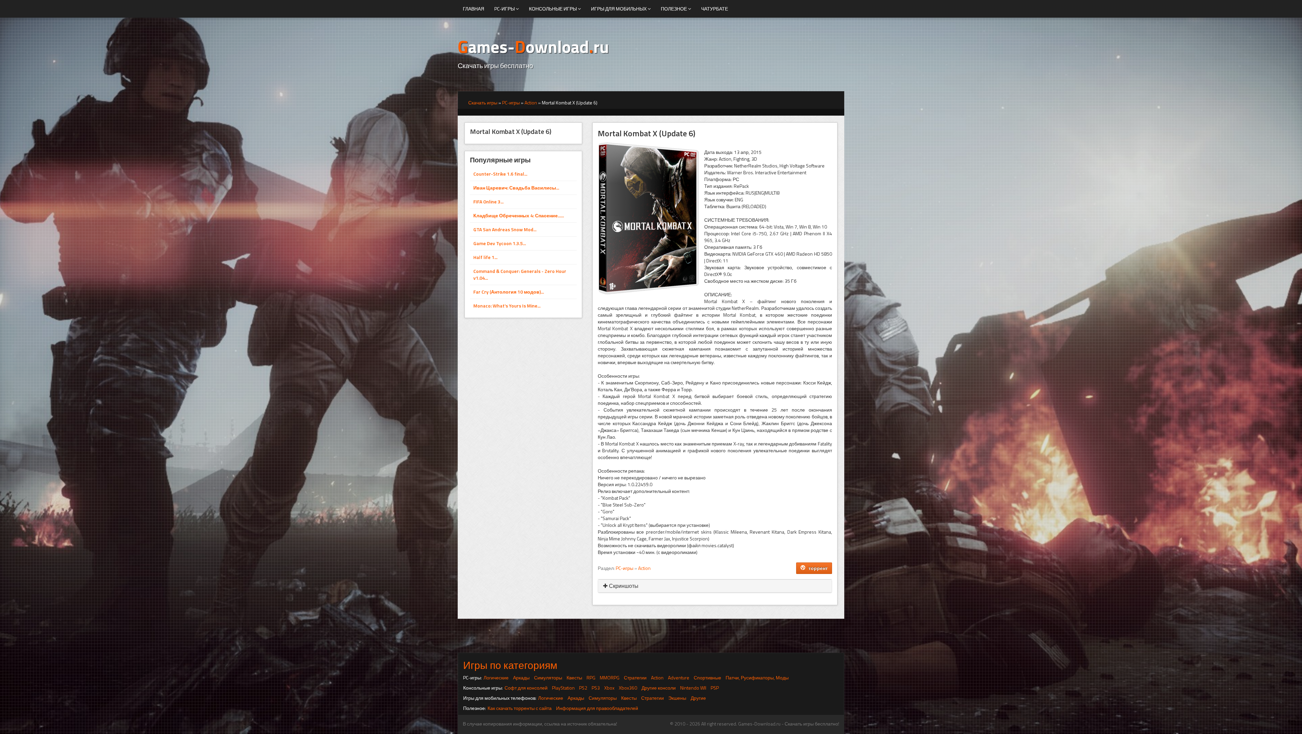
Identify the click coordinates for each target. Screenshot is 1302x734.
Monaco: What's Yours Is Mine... (506, 305)
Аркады (521, 677)
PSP (715, 687)
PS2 (583, 687)
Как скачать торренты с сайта (520, 708)
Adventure (678, 677)
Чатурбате (714, 8)
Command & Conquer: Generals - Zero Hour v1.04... (519, 274)
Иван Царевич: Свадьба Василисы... (516, 187)
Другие (698, 697)
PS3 (596, 687)
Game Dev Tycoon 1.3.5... (499, 243)
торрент (816, 568)
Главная (473, 8)
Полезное (674, 8)
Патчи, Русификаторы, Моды (757, 677)
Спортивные (707, 677)
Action (644, 568)
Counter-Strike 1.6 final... (500, 173)
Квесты (574, 677)
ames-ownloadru (533, 46)
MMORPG (609, 677)
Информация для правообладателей (597, 708)
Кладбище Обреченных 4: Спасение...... (518, 215)
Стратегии (635, 677)
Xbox (609, 687)
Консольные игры (553, 8)
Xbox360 (628, 687)
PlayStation (563, 687)
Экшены (677, 697)
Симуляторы (548, 677)
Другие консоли (659, 687)
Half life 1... (485, 257)
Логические (496, 677)
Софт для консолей (526, 687)
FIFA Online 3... (488, 201)
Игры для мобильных (619, 8)
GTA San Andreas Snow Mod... (504, 229)
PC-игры (505, 8)
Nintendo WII (693, 687)
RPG (591, 677)
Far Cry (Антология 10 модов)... (508, 291)
